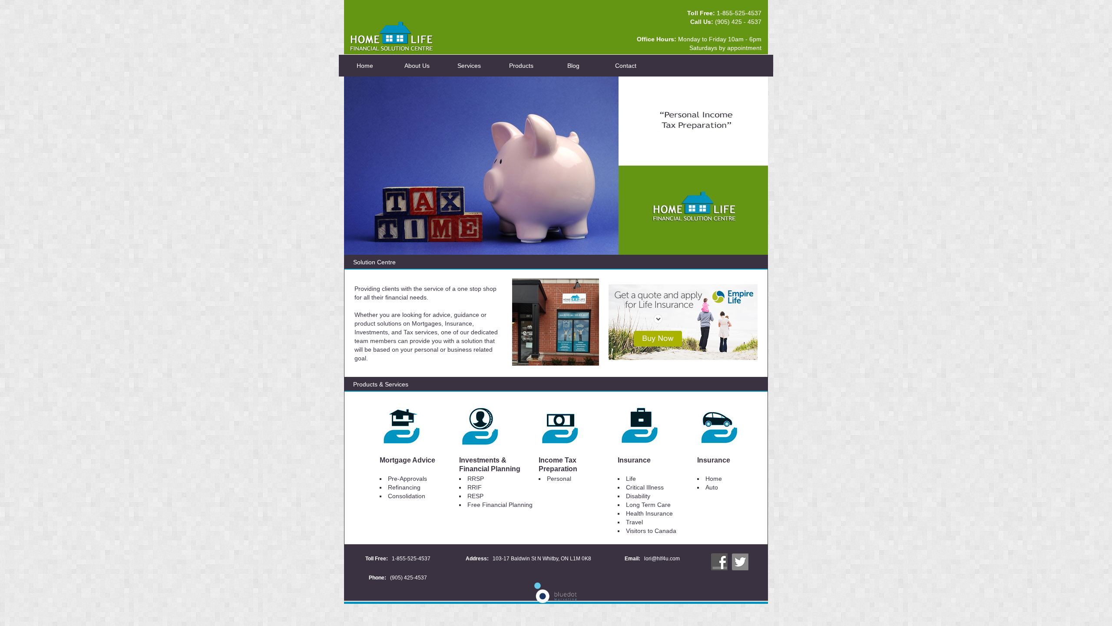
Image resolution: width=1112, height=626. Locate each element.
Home (365, 65)
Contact (625, 65)
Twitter (740, 561)
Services (469, 65)
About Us (417, 65)
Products (521, 65)
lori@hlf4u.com (662, 559)
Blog (573, 65)
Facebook (719, 561)
